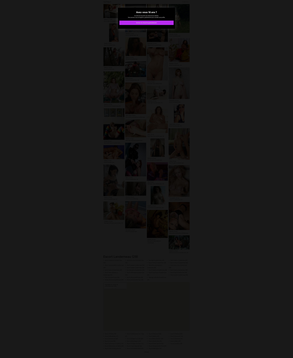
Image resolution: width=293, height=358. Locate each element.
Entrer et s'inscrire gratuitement (146, 23)
